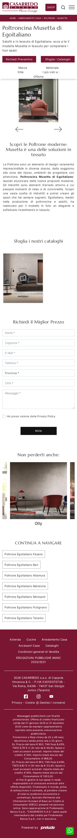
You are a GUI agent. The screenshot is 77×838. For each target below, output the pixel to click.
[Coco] (19, 129)
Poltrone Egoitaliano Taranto (24, 618)
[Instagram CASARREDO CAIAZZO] (38, 696)
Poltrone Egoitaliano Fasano (24, 554)
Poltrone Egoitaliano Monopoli (25, 596)
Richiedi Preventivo (19, 59)
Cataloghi (52, 645)
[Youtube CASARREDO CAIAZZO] (51, 696)
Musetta (63, 18)
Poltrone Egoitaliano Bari (21, 564)
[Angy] (58, 129)
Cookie (30, 702)
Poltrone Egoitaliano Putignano (26, 607)
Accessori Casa (29, 645)
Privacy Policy (46, 416)
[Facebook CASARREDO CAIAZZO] (26, 696)
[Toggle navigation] (72, 7)
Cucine (31, 639)
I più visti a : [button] (51, 72)
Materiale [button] (52, 67)
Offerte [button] (39, 76)
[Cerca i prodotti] (63, 7)
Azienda (15, 639)
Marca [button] (22, 67)
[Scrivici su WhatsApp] (70, 831)
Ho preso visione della (31, 416)
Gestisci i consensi (52, 702)
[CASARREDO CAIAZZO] (23, 7)
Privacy (17, 702)
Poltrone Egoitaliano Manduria (25, 586)
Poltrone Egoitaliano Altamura (25, 575)
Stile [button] (21, 72)
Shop (51, 7)
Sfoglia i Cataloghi (57, 59)
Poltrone (49, 18)
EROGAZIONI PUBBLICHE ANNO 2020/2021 (38, 660)
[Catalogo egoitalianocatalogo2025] (23, 278)
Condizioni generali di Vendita (38, 651)
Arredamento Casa (30, 18)
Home (13, 18)
